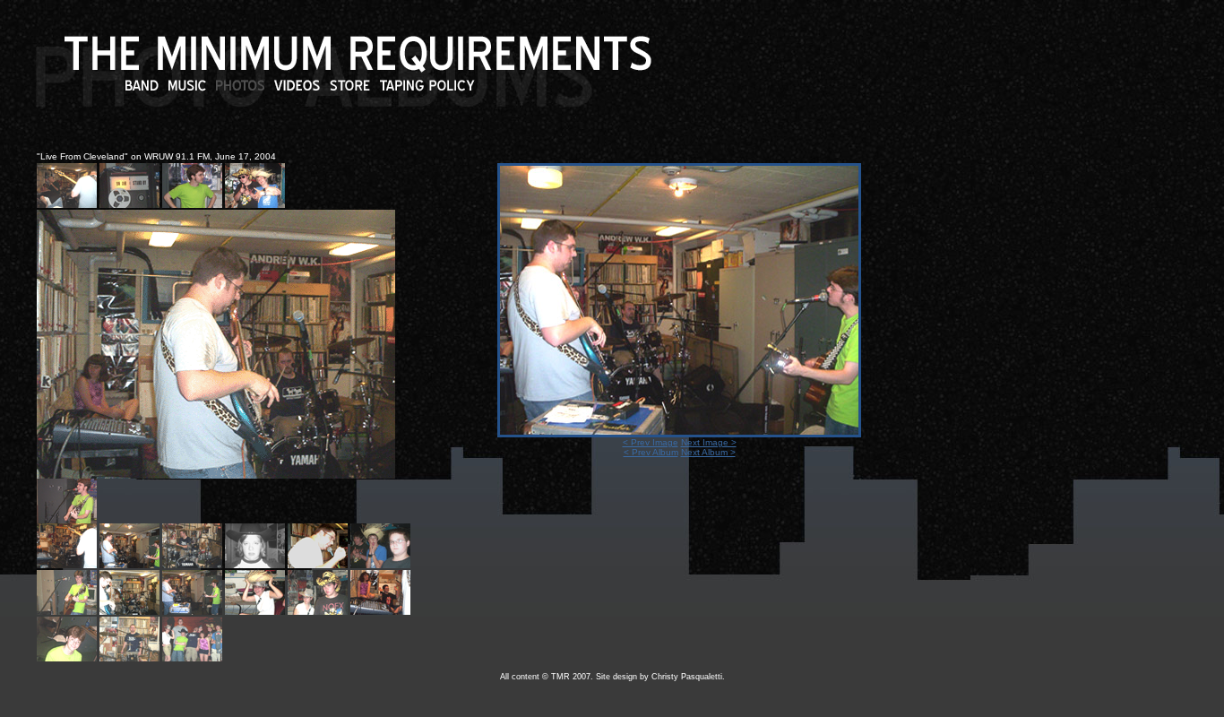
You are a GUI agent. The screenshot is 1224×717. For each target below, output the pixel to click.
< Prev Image (650, 442)
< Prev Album (651, 452)
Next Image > (709, 442)
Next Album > (708, 452)
